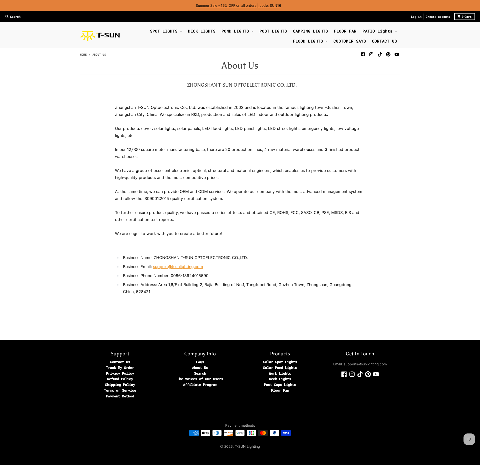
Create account (438, 17)
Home (83, 54)
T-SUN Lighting (247, 446)
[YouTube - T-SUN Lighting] (397, 54)
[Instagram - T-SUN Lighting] (371, 54)
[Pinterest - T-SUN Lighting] (388, 54)
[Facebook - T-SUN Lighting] (363, 54)
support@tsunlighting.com (178, 266)
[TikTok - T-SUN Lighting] (379, 54)
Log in (416, 17)
